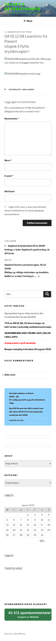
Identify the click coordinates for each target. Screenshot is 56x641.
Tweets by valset (13, 568)
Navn (8, 160)
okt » (42, 540)
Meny (29, 21)
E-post (8, 176)
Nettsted (9, 191)
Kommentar (11, 118)
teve (29, 32)
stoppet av (29, 616)
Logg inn (9, 495)
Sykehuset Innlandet (22, 89)
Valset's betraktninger (22, 6)
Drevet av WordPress (14, 633)
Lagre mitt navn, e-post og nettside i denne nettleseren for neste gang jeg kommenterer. (25, 211)
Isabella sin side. (16, 420)
